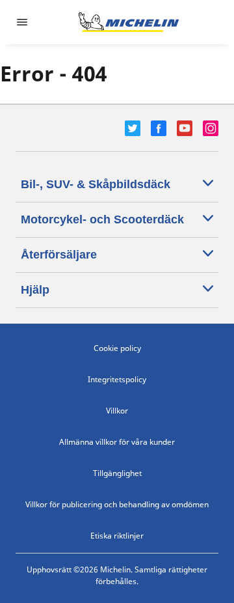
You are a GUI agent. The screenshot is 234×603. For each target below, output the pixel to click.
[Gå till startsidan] (129, 22)
